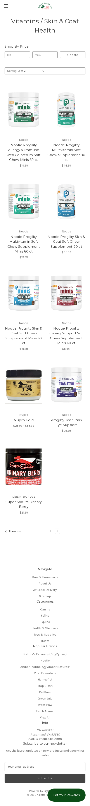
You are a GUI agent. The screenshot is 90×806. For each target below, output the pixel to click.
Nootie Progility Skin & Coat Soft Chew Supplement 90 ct (66, 242)
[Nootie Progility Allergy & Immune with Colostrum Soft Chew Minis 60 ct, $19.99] (23, 110)
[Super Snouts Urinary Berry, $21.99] (23, 467)
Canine (45, 609)
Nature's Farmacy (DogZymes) (45, 654)
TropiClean (45, 686)
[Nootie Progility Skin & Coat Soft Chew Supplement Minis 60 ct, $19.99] (23, 293)
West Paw (45, 705)
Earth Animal (45, 711)
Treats (45, 641)
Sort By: (12, 70)
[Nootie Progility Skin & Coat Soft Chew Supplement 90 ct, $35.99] (66, 202)
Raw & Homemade (45, 577)
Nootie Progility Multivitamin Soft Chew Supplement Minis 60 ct (23, 244)
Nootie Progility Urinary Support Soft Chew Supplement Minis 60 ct (66, 335)
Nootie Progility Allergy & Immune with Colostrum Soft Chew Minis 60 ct (24, 152)
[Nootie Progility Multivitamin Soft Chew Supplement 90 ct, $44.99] (66, 110)
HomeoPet (45, 679)
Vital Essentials (45, 673)
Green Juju (45, 698)
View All (45, 717)
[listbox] (32, 71)
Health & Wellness (45, 628)
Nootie (45, 660)
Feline (45, 615)
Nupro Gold (24, 420)
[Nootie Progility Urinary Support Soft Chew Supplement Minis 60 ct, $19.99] (66, 293)
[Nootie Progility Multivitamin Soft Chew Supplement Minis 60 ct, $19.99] (23, 202)
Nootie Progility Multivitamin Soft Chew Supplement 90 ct (66, 152)
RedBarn (45, 692)
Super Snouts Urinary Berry (23, 504)
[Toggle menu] (6, 6)
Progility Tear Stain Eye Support (66, 422)
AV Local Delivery (45, 590)
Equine (45, 622)
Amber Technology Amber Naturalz (45, 667)
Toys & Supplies (45, 634)
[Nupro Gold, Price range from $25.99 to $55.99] (23, 385)
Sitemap (45, 596)
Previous (14, 531)
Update (72, 55)
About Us (45, 583)
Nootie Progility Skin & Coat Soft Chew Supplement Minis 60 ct (23, 335)
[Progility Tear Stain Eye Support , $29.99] (66, 385)
